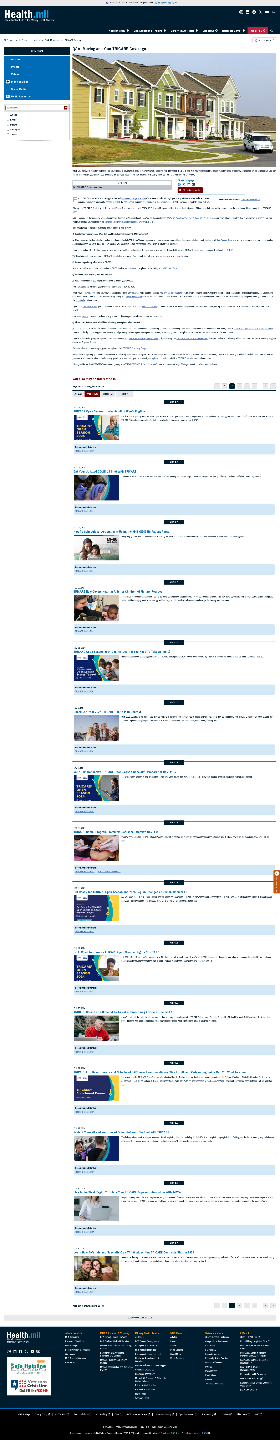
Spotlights (15, 129)
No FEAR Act (60, 1414)
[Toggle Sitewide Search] (271, 31)
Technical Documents (214, 1383)
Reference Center (231, 30)
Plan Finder (80, 300)
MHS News (208, 30)
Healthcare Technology (145, 1374)
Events (13, 119)
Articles (15, 59)
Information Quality (163, 1414)
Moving (85, 316)
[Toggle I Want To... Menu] (264, 30)
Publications (210, 1375)
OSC (257, 1414)
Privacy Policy (41, 1414)
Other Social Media (191, 190)
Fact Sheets (210, 1345)
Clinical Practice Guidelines (217, 1337)
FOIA (117, 1414)
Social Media (18, 89)
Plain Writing (207, 1414)
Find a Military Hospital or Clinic (253, 1341)
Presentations (211, 1371)
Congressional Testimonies (216, 1341)
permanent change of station (133, 198)
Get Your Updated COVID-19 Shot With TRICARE (105, 471)
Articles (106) (92, 393)
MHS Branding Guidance (75, 1358)
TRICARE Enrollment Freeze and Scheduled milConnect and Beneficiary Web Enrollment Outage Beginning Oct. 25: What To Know (160, 1072)
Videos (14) (108, 393)
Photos (15, 66)
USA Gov (225, 1414)
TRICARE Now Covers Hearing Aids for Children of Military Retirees (118, 592)
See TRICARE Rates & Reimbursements (250, 1369)
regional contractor (134, 296)
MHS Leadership (72, 1337)
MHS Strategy (71, 1345)
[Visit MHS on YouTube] (267, 13)
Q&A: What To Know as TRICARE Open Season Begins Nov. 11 (115, 952)
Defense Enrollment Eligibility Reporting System (125, 221)
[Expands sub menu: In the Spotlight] (8, 81)
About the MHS (117, 30)
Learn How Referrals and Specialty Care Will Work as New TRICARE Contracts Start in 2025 (134, 1252)
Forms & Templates (213, 1354)
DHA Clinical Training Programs (113, 1337)
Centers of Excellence (144, 1369)
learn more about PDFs (197, 1433)
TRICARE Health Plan (250, 199)
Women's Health (142, 1398)
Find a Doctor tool (149, 306)
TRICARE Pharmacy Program (135, 348)
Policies (208, 1366)
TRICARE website (185, 358)
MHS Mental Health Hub (145, 1349)
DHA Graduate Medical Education (114, 1341)
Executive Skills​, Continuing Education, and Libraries (112, 1354)
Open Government (186, 1414)
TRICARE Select (90, 306)
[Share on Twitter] (183, 184)
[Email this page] (193, 184)
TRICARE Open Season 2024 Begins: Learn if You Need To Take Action (120, 652)
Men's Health (140, 1393)
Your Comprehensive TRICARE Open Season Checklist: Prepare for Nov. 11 (123, 772)
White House (241, 1414)
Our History (70, 1354)
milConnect (132, 268)
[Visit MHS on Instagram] (241, 13)
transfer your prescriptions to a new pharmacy (253, 328)
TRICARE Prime (90, 292)
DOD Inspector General (137, 1414)
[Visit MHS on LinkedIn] (247, 13)
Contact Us (70, 1362)
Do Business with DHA (250, 1378)
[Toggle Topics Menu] (197, 30)
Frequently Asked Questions (217, 1358)
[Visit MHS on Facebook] (254, 13)
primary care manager (173, 292)
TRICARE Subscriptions (141, 364)
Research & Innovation (145, 1389)
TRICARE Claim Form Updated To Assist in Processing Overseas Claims (121, 1012)
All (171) (78, 393)
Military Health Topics (182, 30)
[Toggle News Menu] (216, 30)
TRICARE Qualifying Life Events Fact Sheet (185, 218)
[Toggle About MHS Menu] (128, 30)
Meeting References (213, 1362)
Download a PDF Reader (171, 1433)
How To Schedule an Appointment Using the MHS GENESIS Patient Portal (122, 532)
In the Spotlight (20, 81)
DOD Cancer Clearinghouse (147, 1341)
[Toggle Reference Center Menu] (244, 30)
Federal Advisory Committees (77, 1349)
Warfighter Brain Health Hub (147, 1345)
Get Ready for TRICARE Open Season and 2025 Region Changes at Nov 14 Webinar (128, 892)
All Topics (139, 1337)
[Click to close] (277, 873)
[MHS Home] (25, 1343)
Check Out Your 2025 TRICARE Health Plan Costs (106, 712)
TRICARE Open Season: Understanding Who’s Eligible (109, 411)
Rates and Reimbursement (109, 871)
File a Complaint (247, 1390)
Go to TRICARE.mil (248, 1337)
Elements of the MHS (74, 1341)
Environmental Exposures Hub (148, 1354)
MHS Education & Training (148, 30)
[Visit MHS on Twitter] (260, 13)
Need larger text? (266, 40)
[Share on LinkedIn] (188, 184)
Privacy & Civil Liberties (145, 1385)
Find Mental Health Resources (253, 1374)
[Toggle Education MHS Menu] (165, 30)
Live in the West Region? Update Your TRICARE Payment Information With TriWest (128, 1192)
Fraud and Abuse (81, 1414)
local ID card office (169, 268)
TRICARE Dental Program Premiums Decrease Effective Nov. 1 (114, 832)
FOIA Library (210, 1349)
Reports (208, 1379)
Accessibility (101, 1414)
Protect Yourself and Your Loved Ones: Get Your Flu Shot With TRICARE (121, 1132)
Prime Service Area (223, 240)
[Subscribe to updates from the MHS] (273, 13)
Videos (15, 74)
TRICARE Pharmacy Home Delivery (144, 338)
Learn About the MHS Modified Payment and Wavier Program (253, 1354)
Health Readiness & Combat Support (151, 1365)
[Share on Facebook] (179, 184)
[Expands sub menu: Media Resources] (8, 96)
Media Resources (21, 96)
